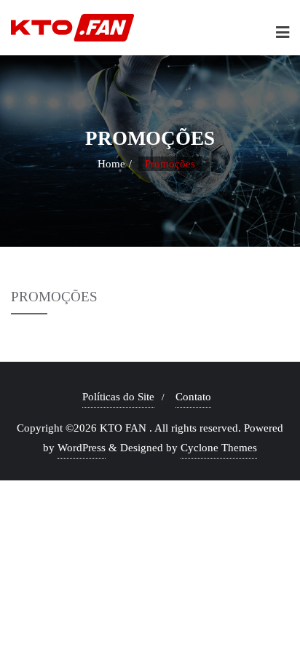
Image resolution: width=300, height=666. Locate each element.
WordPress (82, 447)
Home (111, 164)
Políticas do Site (118, 397)
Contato (193, 397)
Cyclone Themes (219, 447)
